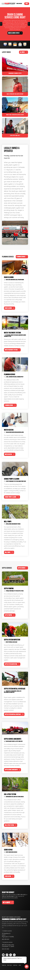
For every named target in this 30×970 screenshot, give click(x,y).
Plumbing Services (21, 257)
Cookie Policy (15, 965)
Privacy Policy (9, 965)
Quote (27, 3)
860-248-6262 (19, 3)
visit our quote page (8, 896)
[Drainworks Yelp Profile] (14, 955)
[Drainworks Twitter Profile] (10, 955)
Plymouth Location (7, 931)
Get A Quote (6, 902)
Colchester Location (7, 942)
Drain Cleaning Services (14, 33)
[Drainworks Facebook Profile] (7, 955)
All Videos (22, 52)
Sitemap (20, 965)
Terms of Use (4, 965)
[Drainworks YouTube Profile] (3, 955)
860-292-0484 (5, 949)
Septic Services (21, 568)
